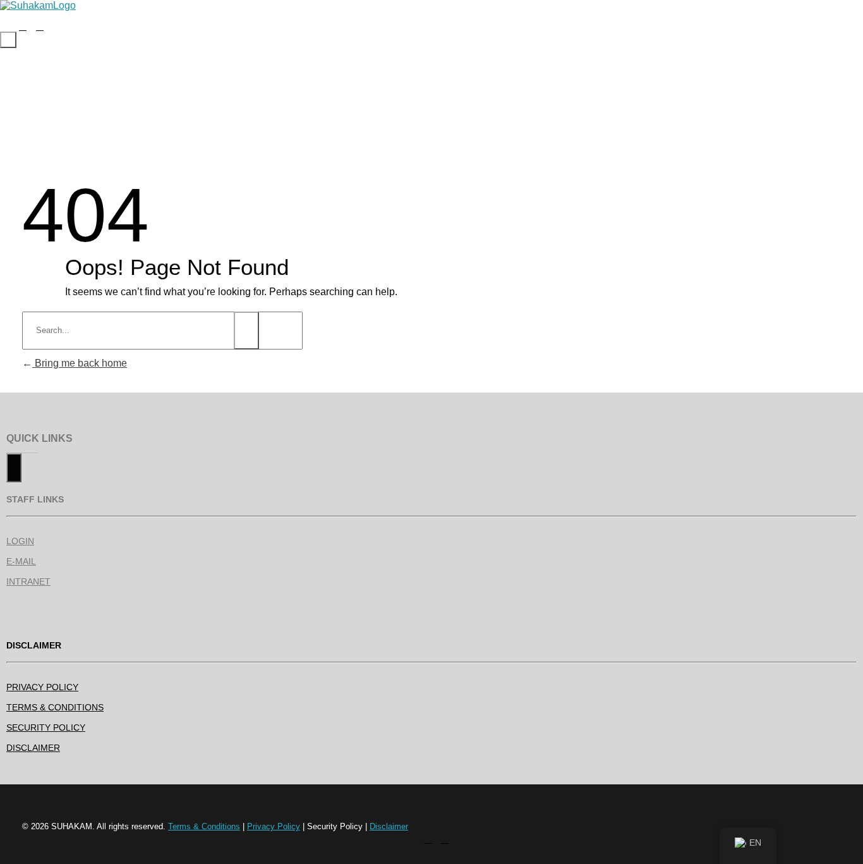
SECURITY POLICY (45, 727)
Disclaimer (389, 826)
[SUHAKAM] (38, 5)
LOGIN (20, 541)
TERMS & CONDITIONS (55, 707)
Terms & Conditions (204, 826)
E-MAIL (21, 561)
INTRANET (28, 581)
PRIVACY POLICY (42, 687)
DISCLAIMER (33, 748)
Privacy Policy (273, 826)
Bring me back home (79, 363)
